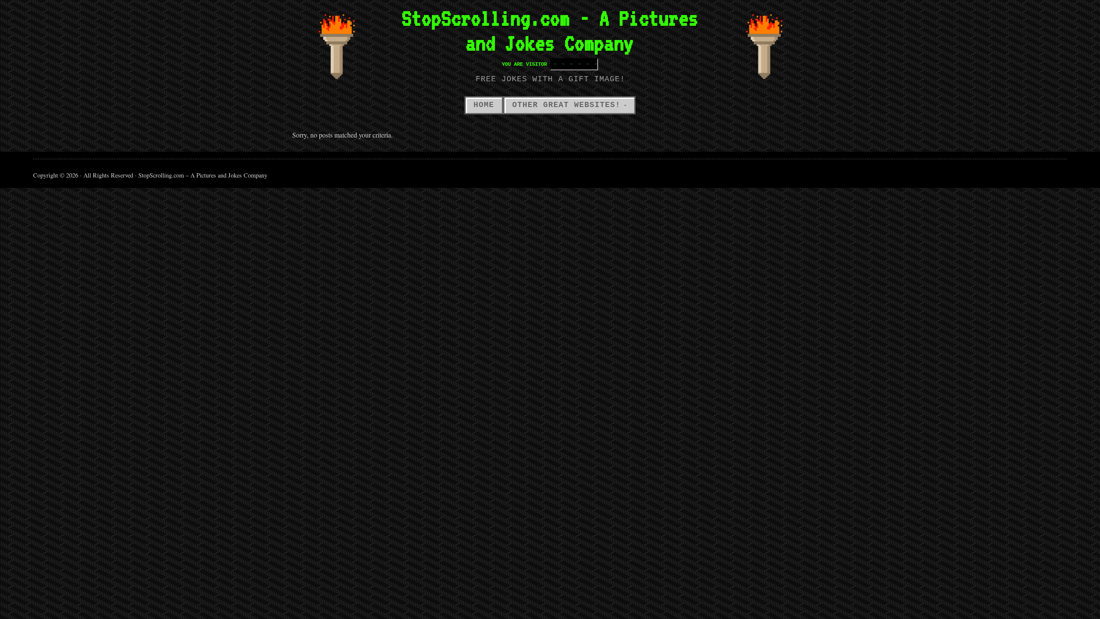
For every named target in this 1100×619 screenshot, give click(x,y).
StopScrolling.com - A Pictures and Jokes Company (550, 30)
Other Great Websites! (566, 105)
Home (484, 105)
